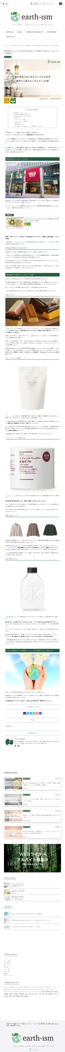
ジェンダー (13, 989)
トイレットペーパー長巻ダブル (21, 121)
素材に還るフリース (19, 122)
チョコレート (20, 989)
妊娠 (26, 994)
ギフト (42, 987)
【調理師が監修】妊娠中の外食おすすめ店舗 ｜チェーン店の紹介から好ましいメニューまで (30, 920)
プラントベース (7, 991)
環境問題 (6, 973)
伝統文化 (56, 991)
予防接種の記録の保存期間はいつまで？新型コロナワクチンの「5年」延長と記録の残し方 (17, 898)
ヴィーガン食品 (41, 991)
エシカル (20, 987)
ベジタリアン (15, 991)
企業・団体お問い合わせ (13, 1025)
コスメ (54, 987)
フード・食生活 (7, 960)
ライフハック (22, 991)
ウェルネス (11, 987)
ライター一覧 (36, 1024)
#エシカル (8, 726)
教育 (46, 994)
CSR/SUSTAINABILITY (35, 32)
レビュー (28, 991)
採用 (49, 1024)
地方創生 (16, 994)
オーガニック (32, 987)
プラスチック (42, 989)
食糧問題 (26, 996)
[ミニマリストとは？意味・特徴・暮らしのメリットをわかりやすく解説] (13, 799)
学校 (33, 994)
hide (35, 109)
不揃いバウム (18, 118)
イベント (6, 987)
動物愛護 (6, 994)
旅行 (55, 994)
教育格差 (50, 994)
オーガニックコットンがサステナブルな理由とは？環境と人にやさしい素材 (41, 219)
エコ (16, 987)
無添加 (10, 996)
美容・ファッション (8, 975)
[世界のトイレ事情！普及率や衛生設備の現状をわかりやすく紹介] (13, 816)
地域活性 (11, 994)
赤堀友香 (25, 788)
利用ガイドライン (27, 1024)
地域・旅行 (6, 967)
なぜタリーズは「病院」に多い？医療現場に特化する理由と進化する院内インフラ (17, 885)
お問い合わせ (55, 1024)
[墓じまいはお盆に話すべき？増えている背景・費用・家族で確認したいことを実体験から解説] (13, 783)
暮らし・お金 (7, 57)
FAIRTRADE (52, 32)
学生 (36, 994)
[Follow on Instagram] (18, 746)
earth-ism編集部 (19, 739)
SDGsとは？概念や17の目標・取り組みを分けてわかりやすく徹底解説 (26, 913)
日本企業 (6, 996)
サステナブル (7, 989)
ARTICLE (10, 32)
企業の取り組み (49, 991)
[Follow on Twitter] (15, 746)
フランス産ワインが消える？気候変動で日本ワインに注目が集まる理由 (17, 891)
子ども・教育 (7, 969)
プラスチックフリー (50, 989)
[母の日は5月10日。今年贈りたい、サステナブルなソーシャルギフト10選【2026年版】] (13, 832)
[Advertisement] (32, 757)
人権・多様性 (7, 963)
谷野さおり (26, 836)
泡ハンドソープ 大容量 (20, 119)
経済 (22, 996)
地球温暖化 (21, 994)
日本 (58, 994)
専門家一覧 (44, 1024)
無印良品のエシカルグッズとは (20, 113)
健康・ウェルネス (8, 965)
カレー (38, 987)
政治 (43, 994)
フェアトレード (28, 989)
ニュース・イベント (8, 958)
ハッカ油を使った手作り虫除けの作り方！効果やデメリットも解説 (25, 926)
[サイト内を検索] (60, 3)
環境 (14, 996)
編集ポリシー (17, 1024)
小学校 (39, 994)
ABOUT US (10, 37)
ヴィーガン (34, 991)
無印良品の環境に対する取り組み (22, 114)
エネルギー (25, 987)
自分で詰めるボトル (19, 124)
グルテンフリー (48, 987)
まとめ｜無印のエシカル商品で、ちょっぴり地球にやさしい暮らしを (28, 126)
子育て (29, 994)
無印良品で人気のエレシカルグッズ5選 (22, 116)
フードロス (35, 989)
